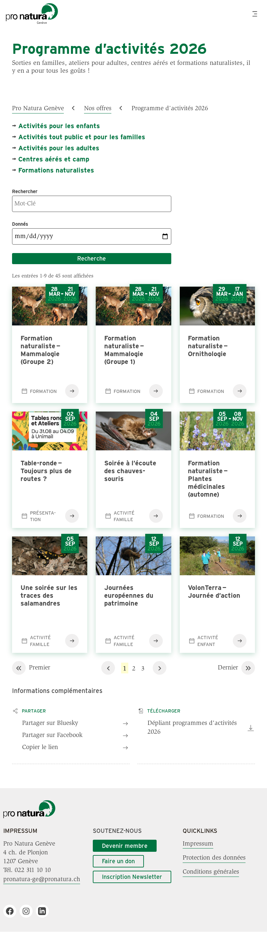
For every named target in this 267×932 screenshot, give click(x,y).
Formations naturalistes (56, 169)
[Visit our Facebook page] (12, 911)
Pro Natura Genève (38, 108)
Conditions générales (211, 872)
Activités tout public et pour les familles (81, 136)
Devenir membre (125, 845)
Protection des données (214, 858)
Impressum (198, 844)
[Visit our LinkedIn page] (45, 911)
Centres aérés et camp (53, 158)
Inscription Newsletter (132, 876)
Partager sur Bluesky (50, 723)
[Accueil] (29, 816)
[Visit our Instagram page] (28, 911)
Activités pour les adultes (58, 147)
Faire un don (118, 861)
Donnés (20, 223)
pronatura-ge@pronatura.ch (41, 879)
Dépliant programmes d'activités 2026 (192, 727)
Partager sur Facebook (52, 735)
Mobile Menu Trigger (255, 14)
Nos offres (97, 108)
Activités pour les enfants (59, 125)
